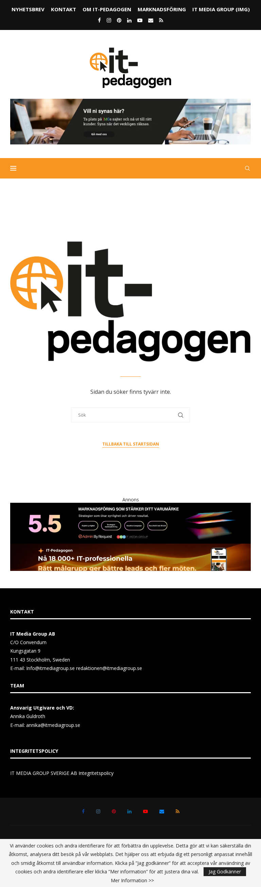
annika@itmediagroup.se (53, 725)
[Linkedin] (129, 20)
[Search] (247, 168)
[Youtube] (139, 20)
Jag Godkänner (225, 871)
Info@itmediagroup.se (50, 668)
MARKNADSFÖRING (162, 9)
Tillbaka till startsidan (130, 444)
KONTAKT (63, 9)
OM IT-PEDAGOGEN (107, 9)
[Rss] (161, 20)
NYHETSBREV (28, 9)
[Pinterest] (119, 20)
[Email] (150, 20)
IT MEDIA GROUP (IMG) (221, 9)
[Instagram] (109, 20)
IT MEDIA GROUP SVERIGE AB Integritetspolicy (62, 773)
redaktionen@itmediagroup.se (109, 668)
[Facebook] (99, 20)
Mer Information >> (132, 880)
